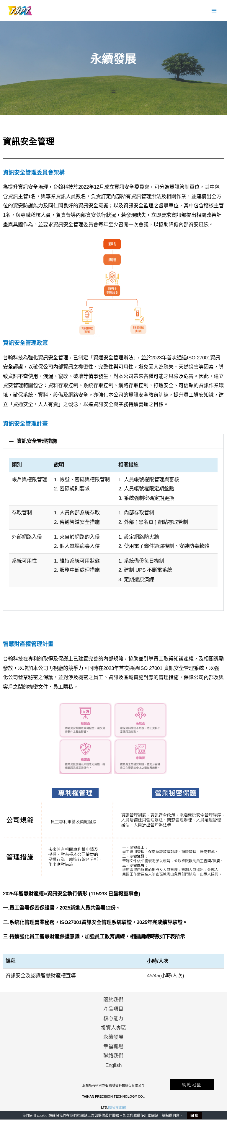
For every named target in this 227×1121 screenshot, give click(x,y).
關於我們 (113, 1000)
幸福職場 (113, 1046)
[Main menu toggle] (214, 10)
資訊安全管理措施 (37, 441)
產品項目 (113, 1009)
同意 (194, 1115)
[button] (113, 91)
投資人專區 (113, 1028)
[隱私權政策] (117, 1107)
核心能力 (113, 1018)
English (113, 1065)
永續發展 (113, 1037)
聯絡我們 (113, 1056)
